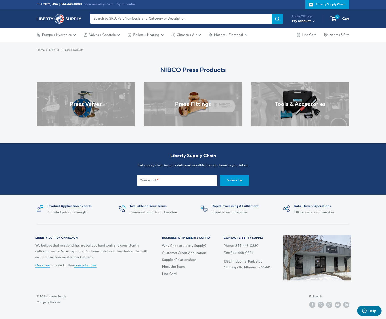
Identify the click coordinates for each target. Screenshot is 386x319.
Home (41, 50)
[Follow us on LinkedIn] (346, 305)
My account (302, 21)
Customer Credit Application (184, 253)
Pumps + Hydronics (57, 35)
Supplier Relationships (179, 260)
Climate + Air (187, 35)
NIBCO (54, 50)
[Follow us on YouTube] (338, 305)
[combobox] (181, 19)
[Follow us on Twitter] (321, 305)
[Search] (277, 19)
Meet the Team (173, 267)
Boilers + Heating (146, 35)
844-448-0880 (71, 4)
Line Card (309, 35)
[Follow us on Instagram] (329, 305)
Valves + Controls (102, 35)
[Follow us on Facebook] (312, 305)
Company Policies (48, 302)
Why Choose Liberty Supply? (184, 246)
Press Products (73, 50)
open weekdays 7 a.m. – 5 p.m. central (109, 4)
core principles (85, 265)
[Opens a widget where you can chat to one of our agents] (369, 311)
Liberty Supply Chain (330, 4)
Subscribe (234, 180)
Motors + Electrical (228, 35)
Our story (42, 265)
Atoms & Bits (339, 35)
